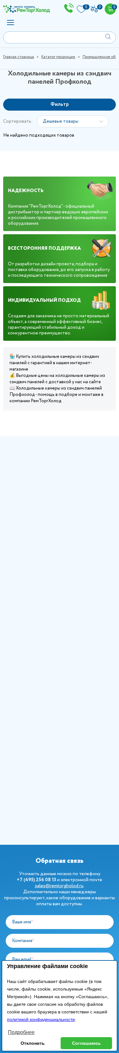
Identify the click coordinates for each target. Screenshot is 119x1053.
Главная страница (18, 57)
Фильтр (59, 104)
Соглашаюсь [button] (86, 1043)
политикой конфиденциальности (41, 1019)
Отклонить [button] (33, 1043)
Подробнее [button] (21, 1032)
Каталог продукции (58, 57)
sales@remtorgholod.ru (59, 885)
